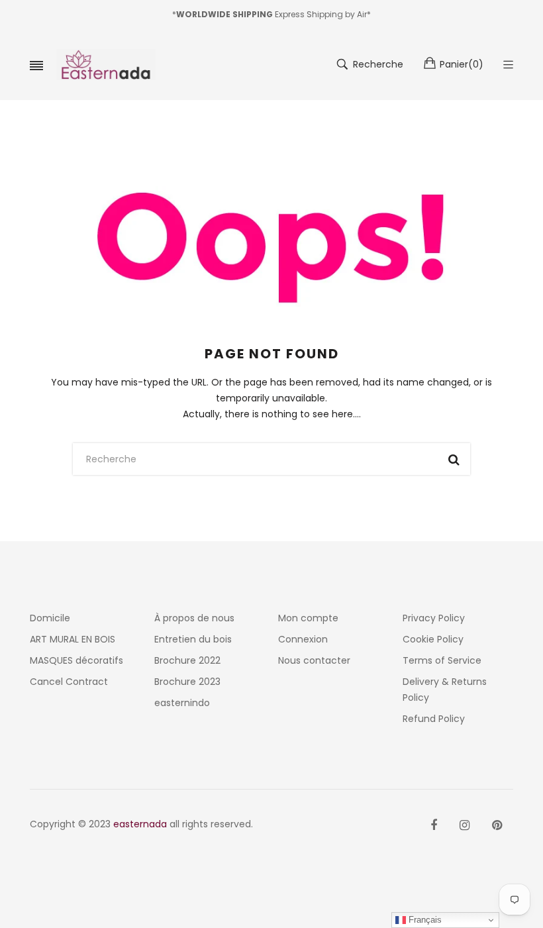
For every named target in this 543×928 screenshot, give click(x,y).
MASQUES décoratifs (76, 660)
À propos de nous (194, 618)
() (461, 64)
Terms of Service (442, 660)
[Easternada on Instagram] (464, 825)
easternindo (182, 702)
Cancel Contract (69, 681)
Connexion (303, 639)
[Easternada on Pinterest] (497, 825)
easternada (140, 824)
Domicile (50, 618)
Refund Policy (434, 718)
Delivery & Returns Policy (445, 689)
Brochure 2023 (187, 681)
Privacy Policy (434, 618)
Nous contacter (314, 660)
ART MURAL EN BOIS (72, 639)
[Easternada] (106, 64)
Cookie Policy (433, 639)
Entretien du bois (193, 639)
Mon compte (308, 618)
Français (424, 920)
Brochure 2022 (187, 660)
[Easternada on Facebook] (433, 825)
